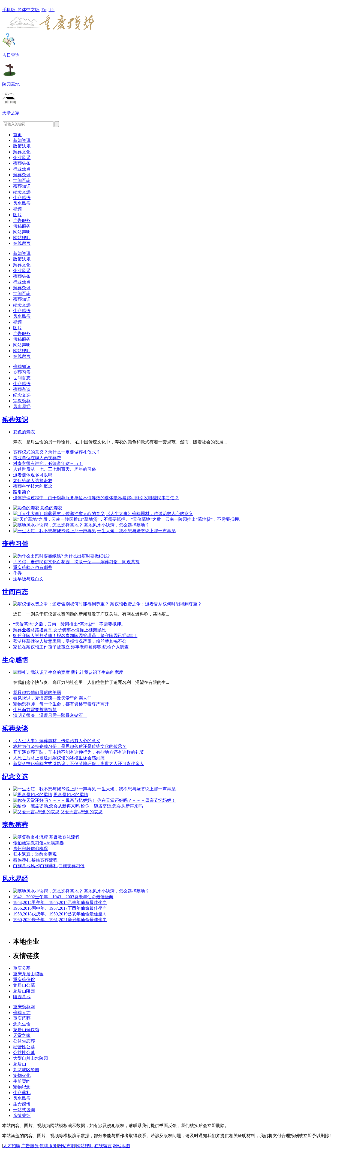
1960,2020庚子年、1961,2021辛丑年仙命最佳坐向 (60, 919)
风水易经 (22, 406)
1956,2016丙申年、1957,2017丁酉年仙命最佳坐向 (60, 908)
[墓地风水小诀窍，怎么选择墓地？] (48, 525)
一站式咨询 (24, 1109)
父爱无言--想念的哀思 (82, 811)
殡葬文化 (22, 152)
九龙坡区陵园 (26, 1069)
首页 (17, 134)
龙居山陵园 (24, 991)
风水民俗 (22, 203)
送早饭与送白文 (28, 579)
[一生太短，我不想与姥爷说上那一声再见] (54, 530)
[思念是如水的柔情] (32, 794)
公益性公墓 (24, 1052)
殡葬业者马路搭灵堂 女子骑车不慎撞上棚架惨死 (59, 630)
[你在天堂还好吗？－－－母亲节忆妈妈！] (54, 800)
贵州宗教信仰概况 (30, 848)
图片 (17, 214)
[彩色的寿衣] (26, 508)
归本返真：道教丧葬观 (35, 854)
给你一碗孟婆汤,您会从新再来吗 (112, 806)
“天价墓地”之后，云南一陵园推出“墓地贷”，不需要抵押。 (187, 519)
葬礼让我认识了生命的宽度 (97, 672)
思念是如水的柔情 (70, 794)
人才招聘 (11, 1145)
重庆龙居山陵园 (28, 974)
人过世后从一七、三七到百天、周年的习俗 (54, 469)
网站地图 (121, 1145)
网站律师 (22, 237)
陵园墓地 (22, 996)
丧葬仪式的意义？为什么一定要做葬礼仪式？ (56, 452)
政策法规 (22, 146)
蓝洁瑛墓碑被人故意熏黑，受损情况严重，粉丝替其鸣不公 (70, 641)
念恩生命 (22, 1024)
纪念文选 (22, 192)
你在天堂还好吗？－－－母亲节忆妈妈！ (136, 800)
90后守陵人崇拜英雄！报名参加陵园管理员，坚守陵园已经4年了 (75, 635)
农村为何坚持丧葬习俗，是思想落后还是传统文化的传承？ (70, 746)
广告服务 (22, 220)
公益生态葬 (24, 1041)
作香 (17, 573)
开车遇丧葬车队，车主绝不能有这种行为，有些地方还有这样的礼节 (78, 752)
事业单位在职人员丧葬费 (37, 457)
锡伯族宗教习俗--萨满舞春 (38, 843)
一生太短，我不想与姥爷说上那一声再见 (136, 530)
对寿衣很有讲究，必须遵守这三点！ (48, 463)
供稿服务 (22, 226)
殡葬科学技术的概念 (32, 486)
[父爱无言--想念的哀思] (36, 811)
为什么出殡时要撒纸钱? (87, 556)
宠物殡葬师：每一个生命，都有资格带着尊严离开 (61, 704)
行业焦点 (22, 169)
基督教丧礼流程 (64, 837)
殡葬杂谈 (22, 174)
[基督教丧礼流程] (30, 837)
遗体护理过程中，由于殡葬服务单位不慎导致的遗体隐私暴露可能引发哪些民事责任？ (96, 497)
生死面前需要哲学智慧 (35, 709)
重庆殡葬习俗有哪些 (32, 567)
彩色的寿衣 (24, 432)
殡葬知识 (22, 186)
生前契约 (22, 1081)
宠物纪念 (22, 1087)
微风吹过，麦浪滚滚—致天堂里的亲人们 (52, 698)
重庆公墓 (22, 968)
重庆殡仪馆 (24, 979)
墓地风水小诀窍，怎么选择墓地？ (116, 525)
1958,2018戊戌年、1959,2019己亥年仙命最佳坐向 (60, 914)
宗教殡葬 (22, 400)
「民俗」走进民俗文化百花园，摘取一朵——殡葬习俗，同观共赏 (76, 561)
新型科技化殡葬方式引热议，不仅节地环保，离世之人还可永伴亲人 (78, 763)
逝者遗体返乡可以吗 (32, 475)
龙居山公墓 (24, 985)
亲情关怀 (22, 1115)
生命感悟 (22, 197)
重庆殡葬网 (24, 1006)
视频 (17, 209)
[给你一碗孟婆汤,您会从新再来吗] (46, 806)
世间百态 (22, 180)
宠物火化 (22, 1075)
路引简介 (22, 492)
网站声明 (22, 232)
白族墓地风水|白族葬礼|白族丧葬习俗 (49, 865)
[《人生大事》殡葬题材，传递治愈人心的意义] (59, 513)
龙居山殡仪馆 (26, 1029)
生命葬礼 (22, 1092)
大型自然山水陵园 (30, 1058)
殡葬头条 (22, 163)
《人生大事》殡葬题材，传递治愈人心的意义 (149, 513)
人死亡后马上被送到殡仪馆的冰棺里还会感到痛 (59, 758)
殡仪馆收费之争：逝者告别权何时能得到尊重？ (156, 604)
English (48, 9)
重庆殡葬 (22, 1018)
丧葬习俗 (22, 372)
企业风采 (22, 157)
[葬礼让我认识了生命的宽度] (41, 672)
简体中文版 (28, 9)
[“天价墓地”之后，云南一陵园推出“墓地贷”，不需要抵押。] (71, 519)
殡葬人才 (22, 1012)
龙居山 (19, 1064)
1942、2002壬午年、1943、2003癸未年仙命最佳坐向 (63, 896)
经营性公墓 (24, 1047)
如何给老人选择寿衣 (32, 480)
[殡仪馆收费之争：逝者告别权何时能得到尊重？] (61, 604)
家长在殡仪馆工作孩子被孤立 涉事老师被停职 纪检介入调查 (71, 647)
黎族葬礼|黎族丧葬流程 (35, 860)
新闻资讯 (22, 140)
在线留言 (22, 243)
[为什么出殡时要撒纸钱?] (38, 556)
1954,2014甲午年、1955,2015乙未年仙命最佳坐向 (60, 902)
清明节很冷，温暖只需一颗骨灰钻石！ (50, 715)
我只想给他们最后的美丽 (37, 692)
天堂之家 (22, 1035)
